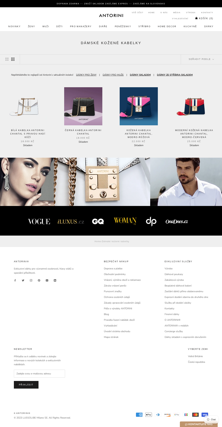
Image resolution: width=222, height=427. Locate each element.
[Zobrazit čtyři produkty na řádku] (12, 59)
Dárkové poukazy (174, 274)
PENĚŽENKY (123, 26)
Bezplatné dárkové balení (178, 285)
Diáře (103, 26)
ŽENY (31, 26)
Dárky (209, 26)
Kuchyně (190, 26)
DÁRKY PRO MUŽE (113, 75)
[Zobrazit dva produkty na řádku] (6, 59)
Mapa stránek (111, 337)
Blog (106, 314)
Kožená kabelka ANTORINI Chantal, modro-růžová (139, 133)
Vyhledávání (180, 19)
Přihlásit (26, 385)
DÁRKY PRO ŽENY (86, 75)
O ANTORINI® (172, 320)
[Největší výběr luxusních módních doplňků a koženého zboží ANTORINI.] (111, 15)
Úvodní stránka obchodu (117, 331)
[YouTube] (47, 280)
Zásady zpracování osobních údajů (122, 302)
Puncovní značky (113, 291)
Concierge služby (174, 331)
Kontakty (207, 13)
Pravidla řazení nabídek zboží (119, 320)
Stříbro (144, 26)
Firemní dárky (172, 314)
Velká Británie (195, 356)
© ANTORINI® (22, 413)
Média (177, 13)
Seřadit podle (200, 59)
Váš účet (137, 13)
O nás (164, 13)
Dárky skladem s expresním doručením (185, 337)
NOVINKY (14, 26)
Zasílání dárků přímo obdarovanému (184, 291)
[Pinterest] (39, 280)
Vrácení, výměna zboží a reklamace (122, 280)
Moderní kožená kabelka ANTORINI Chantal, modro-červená (194, 133)
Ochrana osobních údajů (117, 297)
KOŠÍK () (206, 18)
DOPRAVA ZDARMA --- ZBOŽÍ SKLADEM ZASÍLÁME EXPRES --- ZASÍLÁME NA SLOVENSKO (111, 4)
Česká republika (196, 362)
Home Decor (167, 26)
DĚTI (59, 26)
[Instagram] (31, 280)
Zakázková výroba (174, 280)
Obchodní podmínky (115, 274)
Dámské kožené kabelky (115, 241)
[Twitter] (23, 280)
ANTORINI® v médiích (177, 325)
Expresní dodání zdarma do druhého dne (186, 297)
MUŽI (45, 26)
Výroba (191, 13)
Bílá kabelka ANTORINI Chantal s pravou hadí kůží (27, 133)
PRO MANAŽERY (81, 26)
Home (151, 13)
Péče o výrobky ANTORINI (118, 308)
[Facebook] (15, 280)
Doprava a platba (113, 268)
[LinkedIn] (55, 280)
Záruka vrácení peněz (115, 285)
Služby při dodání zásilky (178, 302)
